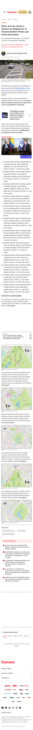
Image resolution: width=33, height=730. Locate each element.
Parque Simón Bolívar (8, 534)
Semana (3, 19)
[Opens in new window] (6, 708)
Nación (10, 19)
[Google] (2, 708)
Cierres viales (21, 530)
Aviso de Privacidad (8, 712)
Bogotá (15, 19)
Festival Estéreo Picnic (8, 530)
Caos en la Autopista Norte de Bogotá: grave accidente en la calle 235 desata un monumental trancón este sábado (13, 337)
